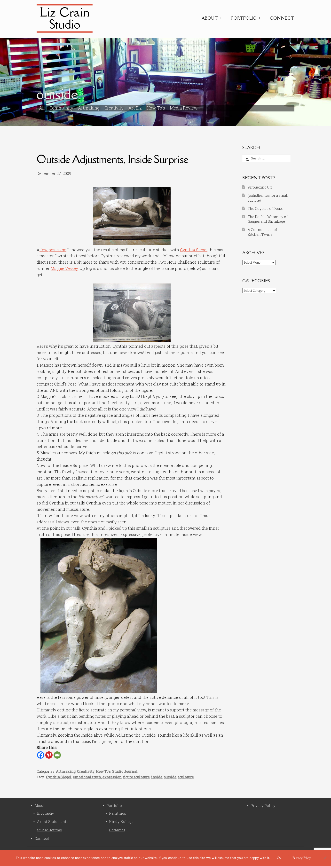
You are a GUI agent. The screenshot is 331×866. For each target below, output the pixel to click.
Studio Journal (125, 771)
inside (156, 777)
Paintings (117, 813)
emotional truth (87, 777)
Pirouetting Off (260, 187)
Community (61, 108)
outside (170, 777)
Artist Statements (52, 821)
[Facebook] (40, 755)
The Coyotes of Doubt (265, 208)
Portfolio (244, 18)
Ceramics (117, 830)
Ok (279, 858)
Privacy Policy (263, 805)
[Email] (57, 755)
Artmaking (89, 108)
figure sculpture (136, 777)
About (210, 18)
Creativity (114, 108)
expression (112, 777)
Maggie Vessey (64, 268)
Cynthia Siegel (193, 249)
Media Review (184, 108)
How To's (156, 108)
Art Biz (135, 108)
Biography (45, 813)
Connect (282, 18)
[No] (325, 857)
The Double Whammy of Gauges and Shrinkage (267, 219)
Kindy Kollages (122, 821)
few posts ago (52, 249)
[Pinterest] (49, 755)
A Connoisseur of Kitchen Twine (262, 232)
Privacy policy (301, 858)
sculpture (186, 777)
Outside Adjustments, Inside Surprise (112, 159)
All (42, 108)
